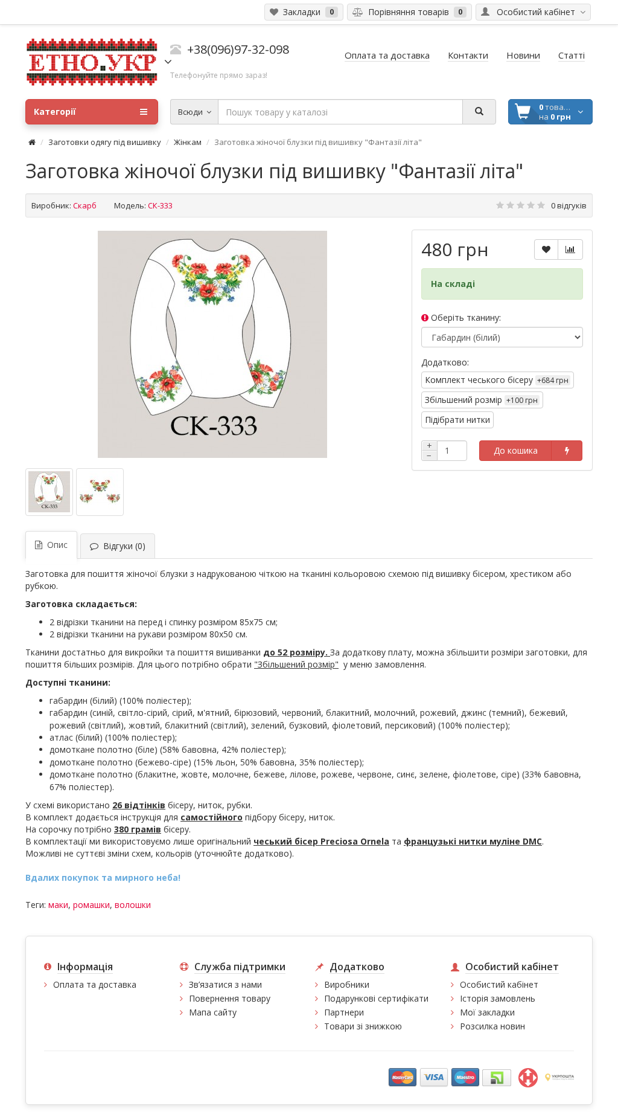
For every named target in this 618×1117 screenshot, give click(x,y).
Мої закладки (487, 1012)
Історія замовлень (497, 998)
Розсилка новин (492, 1026)
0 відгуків (569, 205)
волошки (133, 904)
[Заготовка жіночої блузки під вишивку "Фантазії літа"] (212, 344)
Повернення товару (229, 998)
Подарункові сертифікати (376, 998)
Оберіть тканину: (464, 317)
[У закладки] (546, 249)
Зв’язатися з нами (225, 984)
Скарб (85, 205)
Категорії (55, 111)
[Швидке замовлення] (566, 450)
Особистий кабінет (499, 984)
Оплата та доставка (94, 984)
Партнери (344, 1012)
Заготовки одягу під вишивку (104, 142)
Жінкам (188, 142)
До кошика (516, 450)
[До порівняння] (570, 249)
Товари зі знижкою (363, 1026)
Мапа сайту (213, 1012)
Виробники (346, 984)
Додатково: (445, 362)
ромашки (91, 904)
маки (58, 904)
